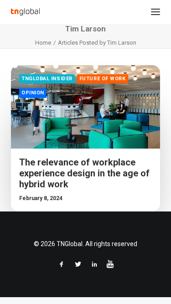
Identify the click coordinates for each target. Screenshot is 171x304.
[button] (155, 12)
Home (43, 42)
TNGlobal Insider (47, 79)
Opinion (32, 93)
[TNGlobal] (25, 11)
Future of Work (102, 79)
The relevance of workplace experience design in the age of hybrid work (84, 173)
